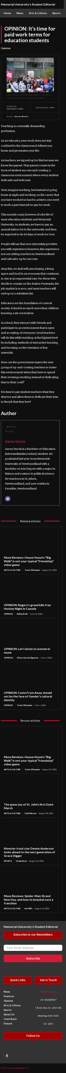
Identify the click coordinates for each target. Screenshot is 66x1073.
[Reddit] (34, 1049)
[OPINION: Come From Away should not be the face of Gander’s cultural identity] (30, 678)
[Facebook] (14, 1049)
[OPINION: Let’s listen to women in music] (30, 634)
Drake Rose (21, 861)
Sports (8, 861)
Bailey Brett (22, 614)
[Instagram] (7, 1049)
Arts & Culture (12, 570)
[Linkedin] (41, 1049)
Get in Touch (48, 980)
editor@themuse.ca (48, 991)
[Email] (7, 498)
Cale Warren (30, 813)
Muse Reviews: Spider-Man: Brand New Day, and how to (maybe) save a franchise (28, 899)
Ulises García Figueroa (27, 658)
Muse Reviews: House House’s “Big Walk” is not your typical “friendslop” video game (29, 561)
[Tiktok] (21, 1049)
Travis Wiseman (32, 570)
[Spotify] (55, 1049)
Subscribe (33, 958)
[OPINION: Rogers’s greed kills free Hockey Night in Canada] (30, 590)
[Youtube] (48, 1049)
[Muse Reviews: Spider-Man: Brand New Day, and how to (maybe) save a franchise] (30, 881)
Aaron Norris (21, 116)
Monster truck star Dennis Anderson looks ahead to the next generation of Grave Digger (29, 852)
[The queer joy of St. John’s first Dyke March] (30, 789)
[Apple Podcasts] (7, 1056)
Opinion (6, 48)
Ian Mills (28, 908)
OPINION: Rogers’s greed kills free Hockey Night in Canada (27, 606)
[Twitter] (27, 1049)
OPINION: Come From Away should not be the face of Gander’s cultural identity (28, 696)
